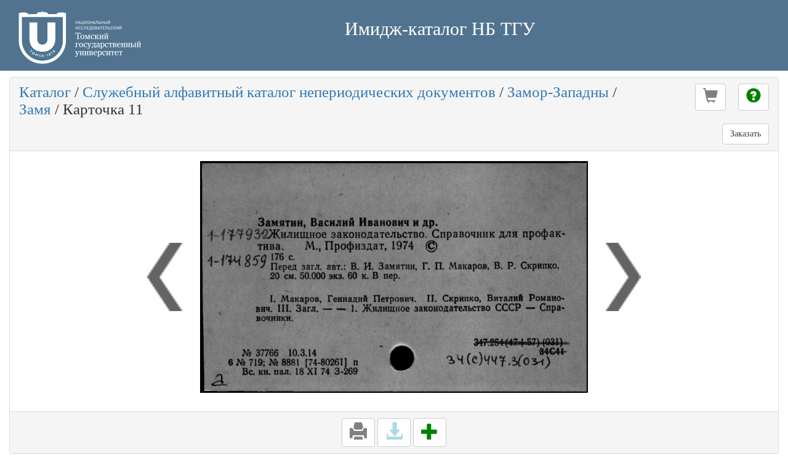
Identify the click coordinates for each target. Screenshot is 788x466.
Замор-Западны (558, 92)
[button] (710, 97)
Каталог (45, 92)
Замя (35, 109)
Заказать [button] (745, 133)
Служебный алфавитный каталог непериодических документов (289, 92)
